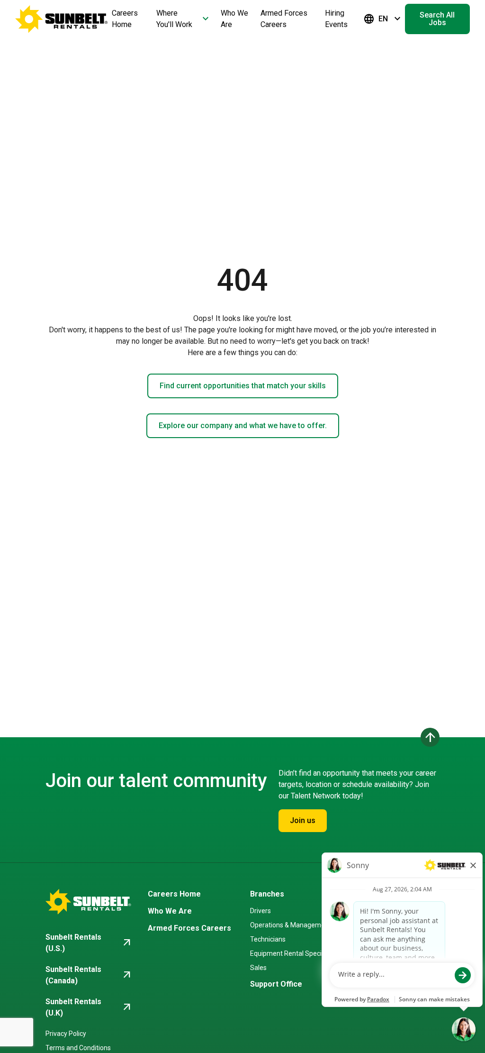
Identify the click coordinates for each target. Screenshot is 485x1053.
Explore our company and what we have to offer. (243, 425)
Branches (267, 893)
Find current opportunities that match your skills (243, 385)
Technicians (268, 939)
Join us (302, 820)
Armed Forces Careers (189, 928)
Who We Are (170, 911)
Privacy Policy (65, 1033)
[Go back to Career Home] (61, 19)
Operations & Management (290, 925)
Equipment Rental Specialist (292, 953)
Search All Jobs (437, 18)
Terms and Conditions (78, 1048)
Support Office (276, 984)
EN (383, 19)
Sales (258, 967)
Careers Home (174, 893)
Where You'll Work (183, 19)
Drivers (260, 911)
